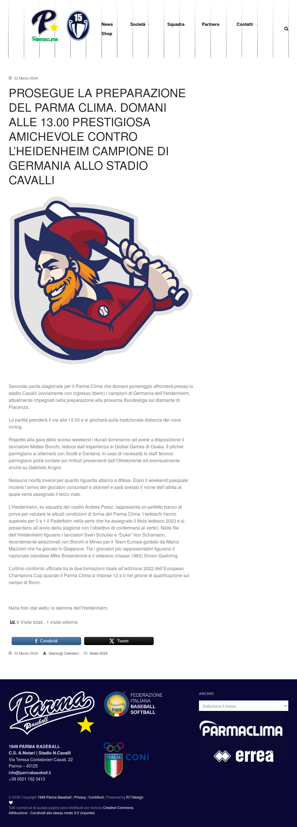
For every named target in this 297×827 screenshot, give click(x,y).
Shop (107, 33)
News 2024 (99, 653)
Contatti (245, 24)
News (107, 24)
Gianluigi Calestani (64, 653)
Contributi (96, 797)
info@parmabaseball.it (30, 772)
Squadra (175, 24)
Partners (210, 24)
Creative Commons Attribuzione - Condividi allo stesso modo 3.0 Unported (71, 810)
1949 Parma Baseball (54, 797)
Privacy (80, 797)
